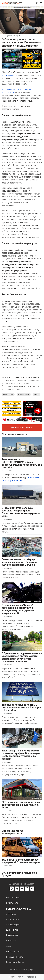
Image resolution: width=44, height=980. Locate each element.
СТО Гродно (11, 914)
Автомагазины (13, 919)
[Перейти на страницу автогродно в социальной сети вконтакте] (22, 889)
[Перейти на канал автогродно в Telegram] (17, 889)
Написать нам (13, 951)
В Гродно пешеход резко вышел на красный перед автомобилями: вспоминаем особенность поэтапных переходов (22, 657)
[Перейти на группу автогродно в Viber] (27, 889)
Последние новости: (15, 434)
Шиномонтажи (13, 930)
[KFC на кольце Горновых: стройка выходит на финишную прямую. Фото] (22, 789)
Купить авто (12, 903)
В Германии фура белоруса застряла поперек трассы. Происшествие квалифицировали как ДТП (21, 512)
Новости (11, 977)
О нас (8, 946)
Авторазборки (13, 924)
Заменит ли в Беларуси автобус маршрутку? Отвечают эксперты (21, 861)
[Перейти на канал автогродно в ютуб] (32, 889)
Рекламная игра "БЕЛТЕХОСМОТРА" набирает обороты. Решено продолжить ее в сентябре (22, 463)
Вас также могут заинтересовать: (12, 832)
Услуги (21, 977)
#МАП (36, 394)
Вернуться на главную (22, 427)
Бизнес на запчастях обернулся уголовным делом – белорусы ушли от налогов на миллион (20, 562)
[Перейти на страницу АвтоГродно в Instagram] (12, 889)
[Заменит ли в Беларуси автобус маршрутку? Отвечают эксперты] (22, 847)
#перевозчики (23, 394)
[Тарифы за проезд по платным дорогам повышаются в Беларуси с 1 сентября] (22, 692)
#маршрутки (8, 394)
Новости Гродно (13, 897)
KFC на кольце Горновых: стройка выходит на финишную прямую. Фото (21, 805)
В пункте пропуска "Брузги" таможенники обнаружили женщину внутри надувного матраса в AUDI (18, 609)
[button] (37, 3)
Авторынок (32, 977)
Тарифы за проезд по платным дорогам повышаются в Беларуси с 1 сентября (21, 707)
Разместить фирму (15, 962)
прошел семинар (9, 75)
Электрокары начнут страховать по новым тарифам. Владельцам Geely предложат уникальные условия (21, 754)
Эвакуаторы (12, 935)
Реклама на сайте (14, 957)
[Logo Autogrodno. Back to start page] (12, 3)
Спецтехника (12, 940)
